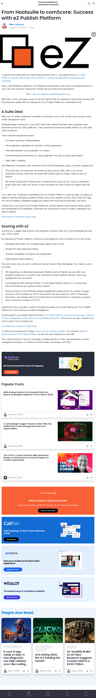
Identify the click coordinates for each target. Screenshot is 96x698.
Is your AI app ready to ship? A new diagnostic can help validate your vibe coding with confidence (15, 659)
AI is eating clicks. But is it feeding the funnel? (47, 658)
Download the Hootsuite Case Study (19, 216)
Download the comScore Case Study (19, 326)
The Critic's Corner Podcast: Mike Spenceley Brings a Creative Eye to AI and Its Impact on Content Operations (26, 457)
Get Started (11, 372)
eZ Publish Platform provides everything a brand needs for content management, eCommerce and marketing (44, 78)
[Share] (89, 3)
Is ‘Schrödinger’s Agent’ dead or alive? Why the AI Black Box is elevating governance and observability (28, 426)
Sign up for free (13, 569)
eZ (56, 75)
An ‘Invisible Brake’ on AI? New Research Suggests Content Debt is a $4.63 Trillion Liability (79, 659)
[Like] (93, 3)
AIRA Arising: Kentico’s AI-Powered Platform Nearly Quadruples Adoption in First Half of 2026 (28, 393)
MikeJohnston (16, 24)
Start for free (12, 597)
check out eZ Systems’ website (50, 331)
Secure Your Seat (48, 510)
